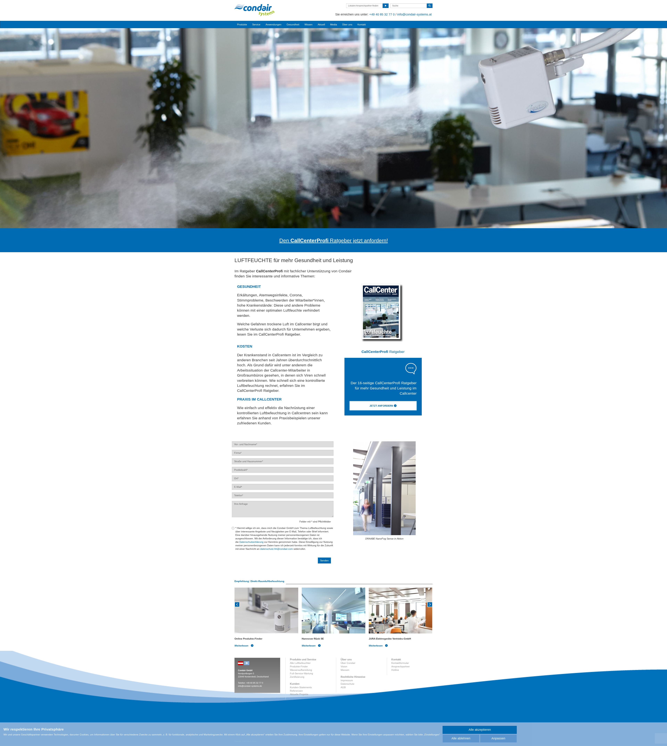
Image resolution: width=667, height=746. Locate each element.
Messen (345, 670)
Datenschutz (347, 683)
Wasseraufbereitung (301, 670)
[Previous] (237, 604)
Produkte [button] (242, 24)
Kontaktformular (400, 663)
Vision (344, 666)
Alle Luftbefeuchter (300, 663)
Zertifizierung (297, 676)
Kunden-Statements (301, 687)
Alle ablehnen (460, 738)
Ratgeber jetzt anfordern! (333, 240)
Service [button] (256, 24)
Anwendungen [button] (273, 24)
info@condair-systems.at (414, 14)
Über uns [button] (347, 24)
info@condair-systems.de (250, 686)
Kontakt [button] (361, 24)
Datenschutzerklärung (251, 542)
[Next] (430, 604)
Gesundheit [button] (293, 24)
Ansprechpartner (400, 666)
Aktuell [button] (321, 24)
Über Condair (348, 663)
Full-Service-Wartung (301, 673)
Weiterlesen (241, 645)
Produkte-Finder (299, 666)
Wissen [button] (308, 24)
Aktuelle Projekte (299, 694)
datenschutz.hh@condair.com (277, 548)
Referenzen (296, 690)
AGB (343, 687)
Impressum (347, 680)
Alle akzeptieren (480, 729)
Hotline (395, 670)
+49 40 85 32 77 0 (382, 14)
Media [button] (333, 24)
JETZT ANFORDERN (381, 405)
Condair (254, 10)
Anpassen (498, 738)
